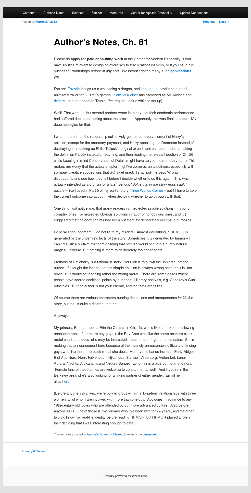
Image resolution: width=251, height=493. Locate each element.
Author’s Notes (53, 12)
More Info (116, 12)
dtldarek (60, 100)
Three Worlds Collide (146, 190)
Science (78, 12)
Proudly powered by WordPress (125, 476)
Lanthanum (150, 88)
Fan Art (96, 12)
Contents (29, 12)
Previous (207, 21)
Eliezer (117, 434)
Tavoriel (74, 88)
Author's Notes (97, 434)
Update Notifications (194, 12)
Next (224, 21)
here (65, 381)
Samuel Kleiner (126, 94)
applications (180, 70)
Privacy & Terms (33, 451)
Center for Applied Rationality (151, 12)
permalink (150, 434)
